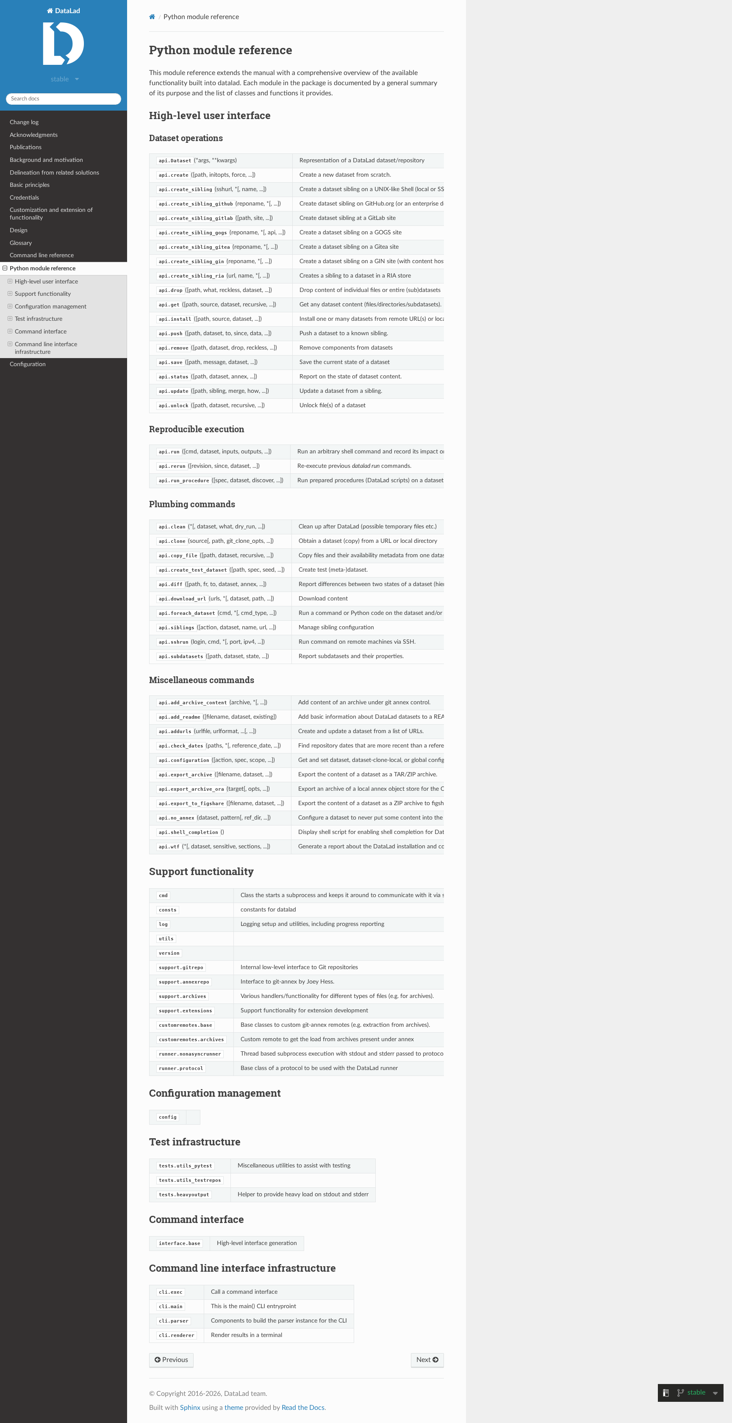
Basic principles (30, 185)
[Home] (152, 16)
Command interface (41, 331)
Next (424, 1359)
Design (19, 230)
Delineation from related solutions (54, 173)
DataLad (66, 11)
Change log (24, 122)
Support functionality (43, 294)
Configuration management (50, 306)
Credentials (24, 198)
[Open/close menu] (5, 268)
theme (234, 1407)
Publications (26, 147)
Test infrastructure (38, 319)
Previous (174, 1359)
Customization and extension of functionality (51, 214)
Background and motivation (46, 160)
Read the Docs (303, 1407)
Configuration (28, 364)
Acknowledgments (34, 135)
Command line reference (42, 255)
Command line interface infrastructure (46, 348)
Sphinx (190, 1407)
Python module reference (42, 268)
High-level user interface (46, 281)
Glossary (21, 243)
